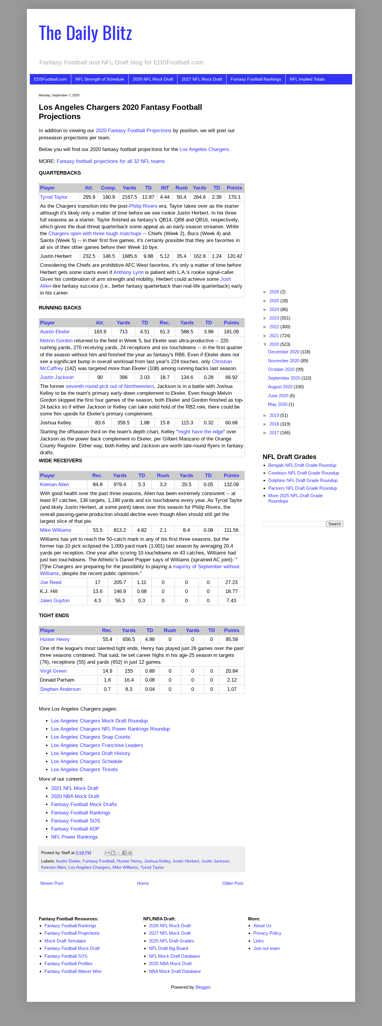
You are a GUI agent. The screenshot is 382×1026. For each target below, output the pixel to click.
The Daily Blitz (85, 32)
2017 (274, 432)
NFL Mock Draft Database (174, 956)
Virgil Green (53, 671)
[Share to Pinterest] (130, 853)
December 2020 (284, 351)
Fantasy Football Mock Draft (72, 948)
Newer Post (51, 883)
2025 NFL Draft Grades (171, 940)
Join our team (266, 948)
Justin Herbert (185, 861)
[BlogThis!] (113, 853)
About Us (262, 925)
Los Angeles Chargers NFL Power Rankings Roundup (110, 728)
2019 (274, 415)
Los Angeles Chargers (204, 149)
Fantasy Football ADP (75, 828)
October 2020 (282, 369)
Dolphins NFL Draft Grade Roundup (303, 480)
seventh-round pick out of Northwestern (110, 386)
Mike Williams (55, 530)
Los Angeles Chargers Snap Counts (90, 737)
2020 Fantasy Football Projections (134, 130)
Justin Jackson (57, 377)
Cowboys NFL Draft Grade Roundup (303, 472)
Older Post (232, 883)
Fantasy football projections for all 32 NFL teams (111, 161)
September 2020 (284, 377)
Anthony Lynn (128, 272)
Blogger (202, 987)
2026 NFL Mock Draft (153, 79)
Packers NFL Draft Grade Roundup (302, 488)
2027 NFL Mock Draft (202, 79)
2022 (274, 326)
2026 (274, 291)
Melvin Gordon (56, 340)
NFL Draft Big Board (168, 948)
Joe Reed (50, 582)
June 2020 (278, 395)
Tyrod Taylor (53, 197)
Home (143, 883)
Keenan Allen (54, 484)
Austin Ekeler (55, 331)
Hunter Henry (55, 639)
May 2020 (278, 404)
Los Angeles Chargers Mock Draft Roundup (99, 720)
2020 (274, 344)
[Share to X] (119, 853)
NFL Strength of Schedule (100, 79)
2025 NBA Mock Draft (170, 963)
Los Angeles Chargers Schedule (86, 761)
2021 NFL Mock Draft (74, 788)
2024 (274, 309)
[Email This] (107, 853)
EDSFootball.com (50, 79)
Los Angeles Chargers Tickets (84, 769)
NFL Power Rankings (74, 836)
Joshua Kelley (157, 861)
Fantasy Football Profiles (68, 963)
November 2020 (284, 360)
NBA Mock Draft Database (175, 971)
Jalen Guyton (55, 600)
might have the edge (200, 431)
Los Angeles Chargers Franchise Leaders (97, 745)
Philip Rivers (143, 206)
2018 (274, 423)
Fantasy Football (98, 861)
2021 (274, 335)
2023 (274, 318)
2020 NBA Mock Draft (75, 796)
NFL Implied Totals (307, 79)
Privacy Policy (267, 933)
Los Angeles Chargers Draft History (90, 753)
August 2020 (281, 386)
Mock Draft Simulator (65, 940)
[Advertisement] (303, 182)
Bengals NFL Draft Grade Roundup (302, 465)
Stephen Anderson (60, 689)
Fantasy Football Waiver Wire (72, 971)
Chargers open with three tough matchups (94, 233)
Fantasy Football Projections (72, 933)
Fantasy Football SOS (75, 820)
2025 (274, 300)
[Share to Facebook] (124, 853)
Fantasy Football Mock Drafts (84, 804)
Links (258, 940)
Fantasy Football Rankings (256, 79)
